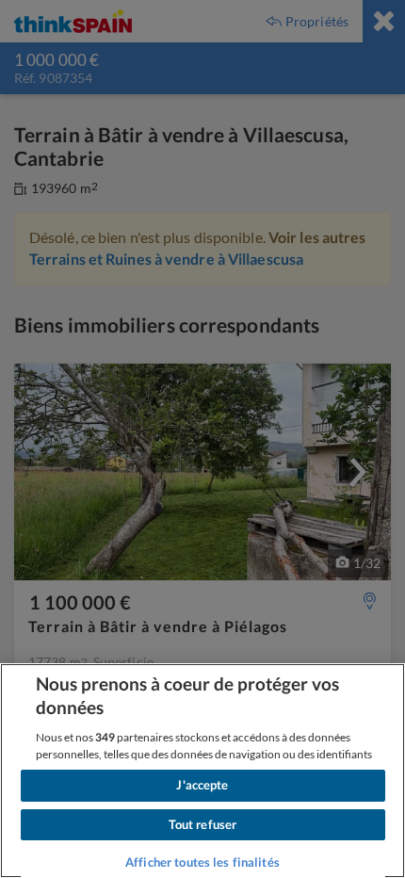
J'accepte (202, 784)
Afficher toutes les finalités (202, 862)
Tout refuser (203, 824)
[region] (202, 770)
